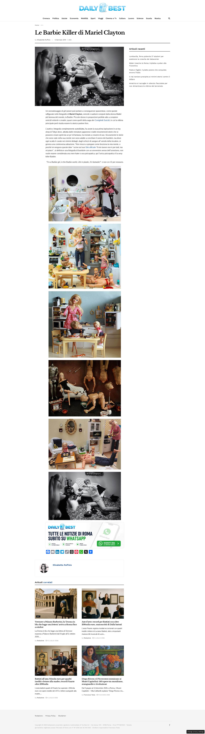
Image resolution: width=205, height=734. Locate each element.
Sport (93, 18)
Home (37, 25)
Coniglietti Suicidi (102, 120)
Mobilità (84, 18)
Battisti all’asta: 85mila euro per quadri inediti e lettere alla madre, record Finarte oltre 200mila (55, 681)
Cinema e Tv (111, 18)
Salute (64, 18)
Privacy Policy (50, 716)
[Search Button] (169, 18)
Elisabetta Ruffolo (43, 40)
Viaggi (100, 18)
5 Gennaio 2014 (60, 40)
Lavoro (131, 18)
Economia (74, 18)
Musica (158, 18)
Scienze (140, 18)
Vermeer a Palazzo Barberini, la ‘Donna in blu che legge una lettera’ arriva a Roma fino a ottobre (56, 624)
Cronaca (46, 18)
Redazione (40, 640)
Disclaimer (62, 716)
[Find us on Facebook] (169, 725)
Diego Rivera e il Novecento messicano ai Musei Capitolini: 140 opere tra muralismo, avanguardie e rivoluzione (102, 681)
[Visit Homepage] (102, 7)
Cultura (122, 18)
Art (42, 25)
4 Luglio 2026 (99, 638)
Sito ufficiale (90, 147)
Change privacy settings (195, 732)
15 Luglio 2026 (52, 640)
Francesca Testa (89, 695)
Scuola (149, 18)
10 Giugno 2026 (104, 695)
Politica (55, 18)
